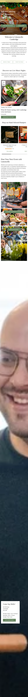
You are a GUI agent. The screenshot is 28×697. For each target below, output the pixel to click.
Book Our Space (14, 229)
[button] (26, 62)
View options (10, 151)
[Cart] (26, 6)
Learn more (21, 25)
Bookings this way (8, 117)
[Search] (23, 6)
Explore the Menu (8, 25)
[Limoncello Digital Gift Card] (9, 134)
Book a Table (6, 62)
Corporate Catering (9, 1)
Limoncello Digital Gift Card (9, 145)
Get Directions (9, 620)
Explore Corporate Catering (14, 211)
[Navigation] (1, 6)
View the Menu (19, 62)
